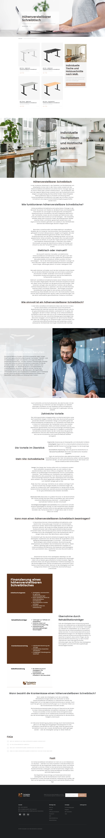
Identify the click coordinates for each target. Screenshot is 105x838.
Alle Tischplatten (68, 811)
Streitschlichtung (52, 820)
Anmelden (82, 795)
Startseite (20, 38)
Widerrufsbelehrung (53, 818)
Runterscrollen (25, 26)
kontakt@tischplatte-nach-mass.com (28, 809)
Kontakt (50, 809)
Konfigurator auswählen (74, 84)
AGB (50, 816)
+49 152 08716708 (23, 807)
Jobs (66, 813)
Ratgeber (67, 809)
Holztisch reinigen (50, 481)
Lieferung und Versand (54, 811)
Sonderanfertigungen (69, 807)
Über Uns (51, 807)
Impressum (51, 813)
